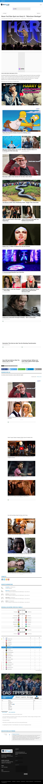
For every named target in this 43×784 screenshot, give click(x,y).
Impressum (18, 781)
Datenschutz (23, 781)
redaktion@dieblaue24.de (5, 771)
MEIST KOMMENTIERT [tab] (12, 712)
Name (16, 756)
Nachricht (17, 764)
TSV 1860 (6, 365)
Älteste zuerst (39, 376)
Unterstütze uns (4, 782)
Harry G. (10, 365)
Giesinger (15, 365)
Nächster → (39, 13)
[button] (5, 369)
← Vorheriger (4, 13)
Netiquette (13, 781)
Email (16, 760)
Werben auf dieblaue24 (29, 781)
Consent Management (37, 781)
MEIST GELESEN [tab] (4, 712)
